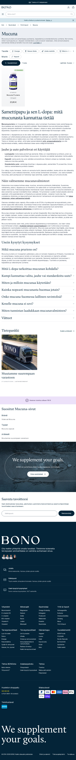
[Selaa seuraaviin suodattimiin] (73, 51)
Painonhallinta (6, 642)
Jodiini (22, 621)
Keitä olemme (6, 667)
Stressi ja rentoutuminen (28, 639)
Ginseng (60, 618)
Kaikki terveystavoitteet (28, 649)
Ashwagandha (62, 610)
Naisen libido (32, 51)
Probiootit (42, 616)
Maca (59, 621)
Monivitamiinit (6, 610)
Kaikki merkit (61, 647)
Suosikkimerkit (63, 630)
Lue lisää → (37, 43)
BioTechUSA (61, 642)
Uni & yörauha (24, 633)
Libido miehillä (49, 51)
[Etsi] (71, 14)
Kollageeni (42, 613)
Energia (17, 51)
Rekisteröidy (66, 513)
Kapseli (16, 56)
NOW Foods (61, 633)
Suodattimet (12, 63)
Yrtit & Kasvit (63, 607)
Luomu (41, 636)
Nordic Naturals (62, 639)
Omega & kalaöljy (44, 610)
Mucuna (35, 25)
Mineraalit (24, 607)
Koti (3, 25)
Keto (40, 647)
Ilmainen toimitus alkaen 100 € (40, 400)
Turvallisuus (70, 754)
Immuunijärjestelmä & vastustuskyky (27, 643)
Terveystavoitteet (9, 630)
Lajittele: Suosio (66, 63)
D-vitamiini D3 (6, 613)
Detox (4, 636)
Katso (49, 20)
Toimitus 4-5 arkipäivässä (39, 2)
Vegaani (41, 633)
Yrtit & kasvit (24, 25)
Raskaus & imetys (25, 646)
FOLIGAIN (60, 636)
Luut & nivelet (6, 633)
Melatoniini (42, 618)
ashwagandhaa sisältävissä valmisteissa (16, 209)
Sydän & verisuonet (8, 644)
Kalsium (22, 613)
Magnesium (24, 610)
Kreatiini (41, 621)
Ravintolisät (12, 25)
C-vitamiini (5, 616)
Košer (40, 644)
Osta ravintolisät (36, 474)
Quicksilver (60, 644)
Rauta (22, 618)
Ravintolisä (43, 607)
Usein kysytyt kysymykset (28, 670)
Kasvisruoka (43, 642)
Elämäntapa (44, 630)
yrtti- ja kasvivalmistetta (52, 141)
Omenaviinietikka (62, 616)
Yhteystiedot (24, 667)
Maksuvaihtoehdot (45, 670)
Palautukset (43, 673)
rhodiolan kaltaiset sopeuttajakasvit (33, 226)
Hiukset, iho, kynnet (8, 647)
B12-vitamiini (6, 618)
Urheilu (22, 636)
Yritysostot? (6, 670)
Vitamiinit (6, 607)
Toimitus (41, 667)
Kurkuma (60, 613)
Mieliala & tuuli (67, 51)
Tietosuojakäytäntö (58, 754)
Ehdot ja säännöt (44, 754)
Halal (40, 639)
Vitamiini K (5, 621)
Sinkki (22, 616)
